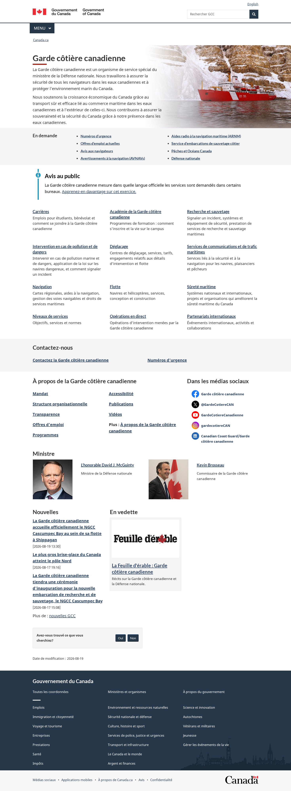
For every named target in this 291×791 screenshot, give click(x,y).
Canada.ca (40, 40)
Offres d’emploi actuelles (100, 143)
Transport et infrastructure (128, 745)
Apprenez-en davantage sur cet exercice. (99, 191)
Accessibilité (121, 393)
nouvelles (62, 615)
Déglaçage (119, 246)
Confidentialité (161, 780)
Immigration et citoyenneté (53, 717)
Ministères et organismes (127, 692)
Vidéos (115, 414)
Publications (121, 404)
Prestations (41, 745)
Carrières (41, 211)
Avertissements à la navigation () (113, 158)
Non (133, 638)
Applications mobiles (76, 780)
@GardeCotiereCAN (213, 404)
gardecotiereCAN (211, 425)
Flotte (115, 286)
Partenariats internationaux (211, 316)
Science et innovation (199, 707)
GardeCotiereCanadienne (217, 415)
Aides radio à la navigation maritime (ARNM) (206, 136)
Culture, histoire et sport (126, 726)
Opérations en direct (128, 316)
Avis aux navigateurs (97, 151)
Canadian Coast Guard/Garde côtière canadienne (221, 439)
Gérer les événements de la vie (206, 745)
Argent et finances (121, 763)
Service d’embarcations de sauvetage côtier (205, 143)
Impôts (38, 763)
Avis (142, 780)
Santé (37, 754)
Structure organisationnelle (60, 404)
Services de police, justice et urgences (136, 735)
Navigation (42, 286)
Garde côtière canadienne (218, 394)
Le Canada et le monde (125, 754)
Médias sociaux (44, 780)
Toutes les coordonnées (50, 692)
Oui (120, 638)
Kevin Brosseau (210, 465)
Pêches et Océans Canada (191, 151)
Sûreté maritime (201, 286)
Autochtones (192, 717)
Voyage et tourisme (47, 726)
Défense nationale (185, 158)
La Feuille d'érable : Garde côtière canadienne (139, 569)
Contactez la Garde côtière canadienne (71, 360)
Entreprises (41, 735)
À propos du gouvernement (204, 692)
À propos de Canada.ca (115, 780)
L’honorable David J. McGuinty (107, 465)
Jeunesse (189, 735)
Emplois (39, 707)
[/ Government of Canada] (68, 12)
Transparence (46, 414)
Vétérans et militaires (199, 726)
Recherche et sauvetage (208, 211)
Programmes (45, 435)
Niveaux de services (50, 316)
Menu (44, 28)
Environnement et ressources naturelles (138, 707)
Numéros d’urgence (96, 136)
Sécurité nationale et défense (130, 717)
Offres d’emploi (48, 424)
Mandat (40, 393)
